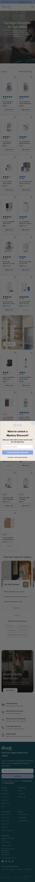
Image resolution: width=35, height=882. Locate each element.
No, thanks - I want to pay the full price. (17, 457)
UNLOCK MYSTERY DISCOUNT (17, 452)
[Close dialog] (33, 423)
